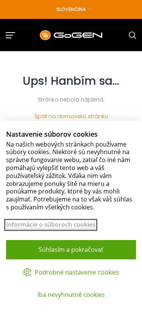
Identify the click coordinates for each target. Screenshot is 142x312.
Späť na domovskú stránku (71, 116)
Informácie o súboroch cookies (50, 225)
